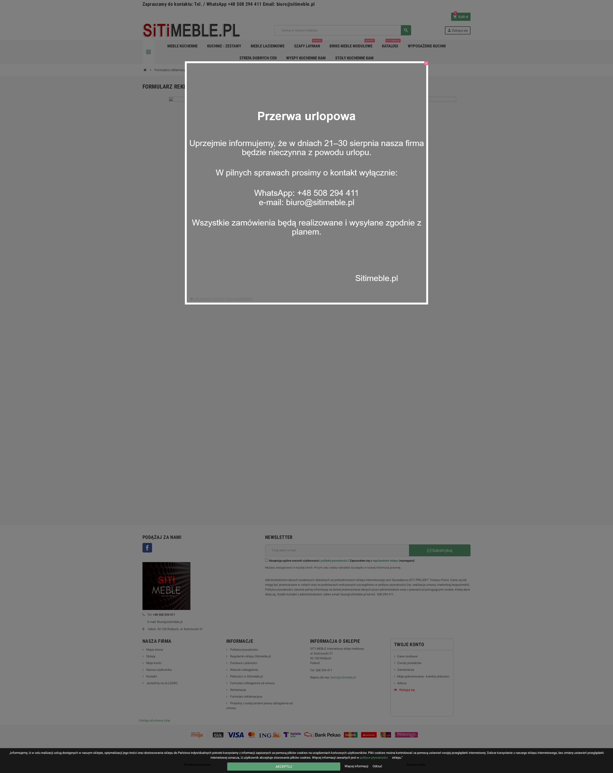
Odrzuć (377, 766)
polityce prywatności (374, 757)
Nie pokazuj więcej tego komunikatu (223, 299)
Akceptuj (284, 766)
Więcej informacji (357, 766)
